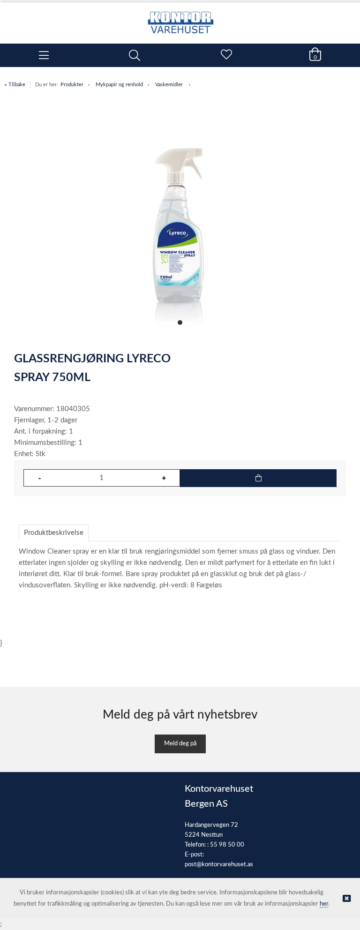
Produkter (71, 84)
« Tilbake (15, 84)
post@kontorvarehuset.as (219, 865)
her (324, 904)
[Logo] (180, 17)
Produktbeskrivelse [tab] (53, 532)
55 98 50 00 (227, 845)
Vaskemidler (169, 84)
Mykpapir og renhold (119, 84)
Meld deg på (180, 744)
